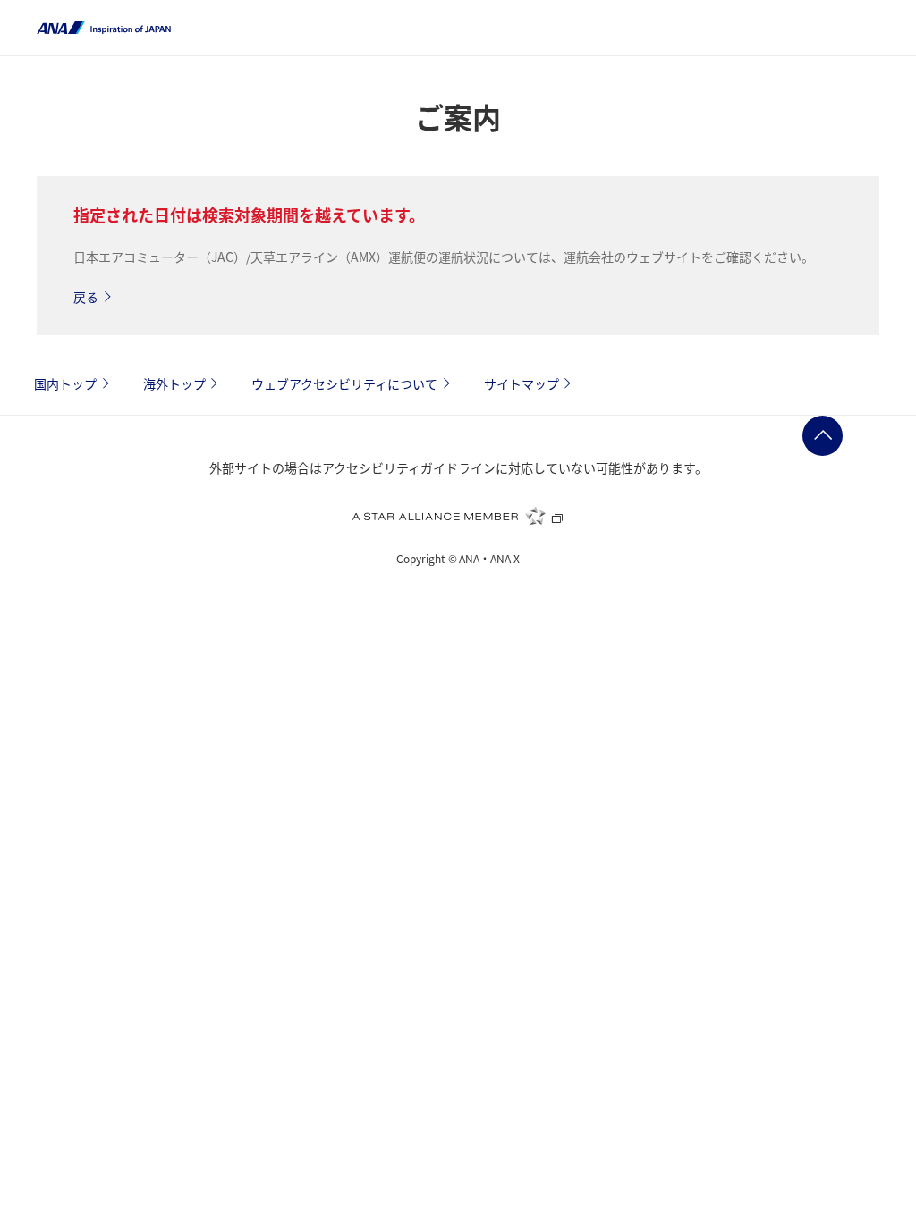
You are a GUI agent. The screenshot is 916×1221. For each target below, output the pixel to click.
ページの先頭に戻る (822, 436)
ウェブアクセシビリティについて (344, 383)
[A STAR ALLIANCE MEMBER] (458, 516)
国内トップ (65, 383)
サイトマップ (521, 383)
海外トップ (174, 383)
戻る (85, 297)
